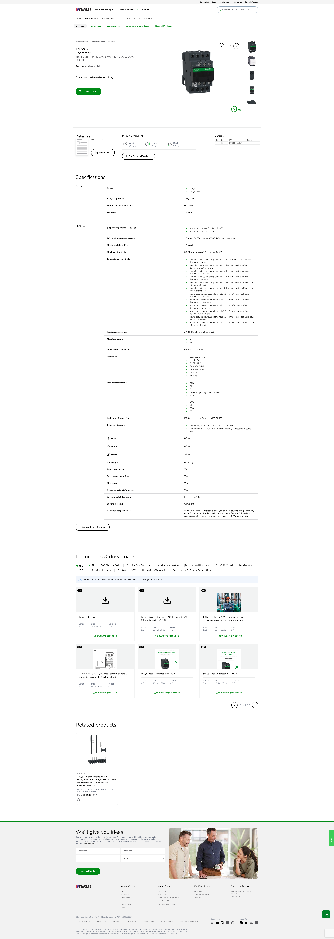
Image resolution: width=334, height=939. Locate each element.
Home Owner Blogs (164, 901)
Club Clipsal (198, 891)
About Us (124, 891)
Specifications (113, 25)
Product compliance (83, 921)
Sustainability (125, 894)
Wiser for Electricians (201, 894)
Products (86, 42)
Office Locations (126, 898)
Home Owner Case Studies (167, 904)
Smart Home (162, 894)
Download (104, 152)
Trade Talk (197, 898)
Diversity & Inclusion (128, 904)
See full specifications (139, 156)
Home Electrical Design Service (168, 898)
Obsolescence (149, 921)
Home (78, 42)
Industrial (95, 42)
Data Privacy (116, 921)
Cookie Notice (101, 921)
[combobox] (143, 858)
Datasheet (96, 25)
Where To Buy (89, 91)
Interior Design (163, 891)
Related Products (163, 25)
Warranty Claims (132, 921)
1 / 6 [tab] (228, 46)
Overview (80, 25)
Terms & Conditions (167, 921)
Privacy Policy (88, 843)
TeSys (102, 42)
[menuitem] (106, 9)
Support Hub (235, 897)
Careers (123, 907)
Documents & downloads (137, 25)
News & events (126, 901)
